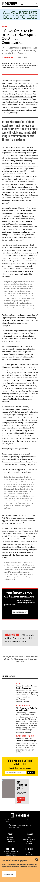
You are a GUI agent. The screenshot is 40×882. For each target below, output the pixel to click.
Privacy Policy (11, 841)
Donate (29, 837)
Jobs (29, 852)
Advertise (29, 843)
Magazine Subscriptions (11, 852)
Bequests (29, 841)
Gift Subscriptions (11, 854)
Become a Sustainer (29, 839)
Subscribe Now (21, 800)
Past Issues (10, 839)
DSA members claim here (20, 612)
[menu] (22, 4)
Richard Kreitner (8, 57)
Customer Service (11, 856)
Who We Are (10, 837)
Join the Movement (8, 874)
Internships (29, 854)
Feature (4, 26)
